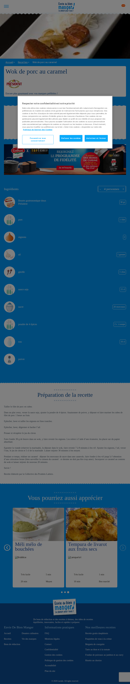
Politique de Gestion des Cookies (37, 130)
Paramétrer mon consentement (38, 139)
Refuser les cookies (71, 138)
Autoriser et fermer (96, 138)
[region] (65, 122)
